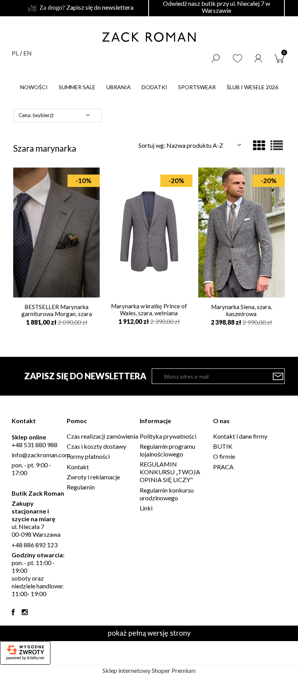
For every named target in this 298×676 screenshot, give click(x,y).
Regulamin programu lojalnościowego (167, 450)
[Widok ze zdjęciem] (259, 145)
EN (27, 53)
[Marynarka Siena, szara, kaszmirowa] (241, 232)
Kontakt (78, 466)
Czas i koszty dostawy (96, 446)
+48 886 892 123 (34, 544)
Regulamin (81, 487)
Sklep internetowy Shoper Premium (149, 670)
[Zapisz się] (278, 376)
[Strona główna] (149, 36)
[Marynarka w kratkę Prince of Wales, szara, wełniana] (149, 232)
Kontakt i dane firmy (240, 436)
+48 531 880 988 (34, 444)
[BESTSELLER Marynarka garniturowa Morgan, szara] (56, 232)
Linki (146, 508)
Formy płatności (88, 456)
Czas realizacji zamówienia (102, 436)
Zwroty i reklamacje (93, 477)
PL (15, 53)
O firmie (224, 456)
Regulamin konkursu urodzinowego (167, 493)
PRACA (223, 466)
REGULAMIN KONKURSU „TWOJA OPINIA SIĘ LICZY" (170, 471)
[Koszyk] (280, 57)
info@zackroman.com (41, 454)
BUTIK (222, 446)
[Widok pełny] (276, 145)
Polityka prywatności (168, 436)
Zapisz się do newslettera (99, 7)
